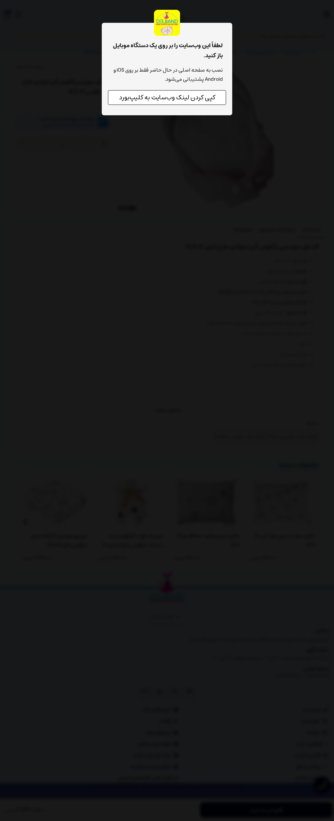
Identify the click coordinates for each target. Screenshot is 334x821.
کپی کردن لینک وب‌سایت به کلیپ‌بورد (167, 97)
